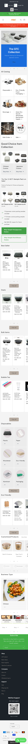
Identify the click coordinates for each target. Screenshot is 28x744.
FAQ (3, 685)
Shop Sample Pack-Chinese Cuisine (12, 239)
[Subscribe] (23, 647)
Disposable (6, 90)
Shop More (6, 171)
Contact (3, 675)
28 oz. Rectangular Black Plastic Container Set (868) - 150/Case (6, 264)
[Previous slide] (10, 68)
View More (24, 537)
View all (14, 286)
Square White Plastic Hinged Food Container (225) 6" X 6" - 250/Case (18, 513)
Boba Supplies (5, 662)
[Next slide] (17, 68)
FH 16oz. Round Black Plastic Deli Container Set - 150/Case (6, 307)
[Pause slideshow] (25, 68)
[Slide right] (17, 281)
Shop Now (14, 491)
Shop (14, 62)
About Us (4, 672)
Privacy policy (14, 738)
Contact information (7, 740)
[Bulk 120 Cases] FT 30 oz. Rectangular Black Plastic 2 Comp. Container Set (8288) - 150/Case (6, 353)
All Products (5, 657)
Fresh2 (8, 738)
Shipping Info (5, 688)
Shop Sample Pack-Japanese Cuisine (13, 231)
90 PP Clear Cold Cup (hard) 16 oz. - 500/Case (17, 395)
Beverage (6, 112)
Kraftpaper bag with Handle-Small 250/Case (6, 512)
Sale (17, 137)
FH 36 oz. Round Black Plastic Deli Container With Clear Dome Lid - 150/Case (18, 309)
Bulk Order (6, 137)
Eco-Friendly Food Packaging (20, 92)
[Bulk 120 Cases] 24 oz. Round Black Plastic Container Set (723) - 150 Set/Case (17, 352)
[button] (3, 20)
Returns (3, 691)
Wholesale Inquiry (6, 678)
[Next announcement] (25, 14)
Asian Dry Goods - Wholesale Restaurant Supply (19, 115)
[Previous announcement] (3, 14)
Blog (3, 693)
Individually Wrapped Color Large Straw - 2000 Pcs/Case (6, 395)
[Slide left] (10, 281)
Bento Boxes (5, 660)
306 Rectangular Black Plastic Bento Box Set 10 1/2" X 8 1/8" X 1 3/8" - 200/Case (18, 265)
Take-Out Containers (7, 665)
